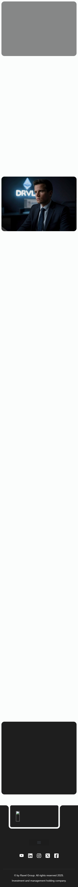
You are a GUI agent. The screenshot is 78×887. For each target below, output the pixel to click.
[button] (39, 843)
